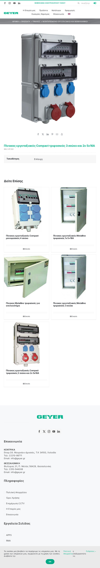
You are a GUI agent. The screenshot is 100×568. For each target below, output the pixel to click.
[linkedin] (19, 3)
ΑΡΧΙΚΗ (15, 21)
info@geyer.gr (18, 458)
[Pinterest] (52, 134)
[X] (42, 134)
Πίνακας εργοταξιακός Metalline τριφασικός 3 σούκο (69, 304)
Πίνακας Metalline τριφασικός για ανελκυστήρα (23, 304)
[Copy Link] (62, 134)
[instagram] (10, 3)
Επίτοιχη (38, 159)
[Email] (57, 134)
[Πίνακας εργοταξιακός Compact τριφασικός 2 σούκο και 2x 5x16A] (26, 344)
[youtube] (14, 3)
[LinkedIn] (47, 134)
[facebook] (5, 3)
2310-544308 (16, 469)
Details (27, 249)
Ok (50, 562)
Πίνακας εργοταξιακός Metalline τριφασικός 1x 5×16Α (69, 236)
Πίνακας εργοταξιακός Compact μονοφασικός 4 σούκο (22, 236)
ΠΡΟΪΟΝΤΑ (25, 21)
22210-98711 (15, 455)
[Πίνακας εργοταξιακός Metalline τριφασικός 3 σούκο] (73, 276)
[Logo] (11, 13)
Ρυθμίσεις (90, 551)
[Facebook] (38, 134)
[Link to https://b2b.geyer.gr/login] (94, 3)
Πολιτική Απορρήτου (68, 552)
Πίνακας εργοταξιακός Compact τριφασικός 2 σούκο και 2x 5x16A (22, 371)
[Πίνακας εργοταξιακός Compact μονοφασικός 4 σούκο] (26, 209)
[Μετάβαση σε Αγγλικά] (69, 14)
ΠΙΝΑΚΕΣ (36, 21)
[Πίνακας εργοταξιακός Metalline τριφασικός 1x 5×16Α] (73, 209)
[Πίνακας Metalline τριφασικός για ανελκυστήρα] (26, 276)
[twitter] (45, 431)
